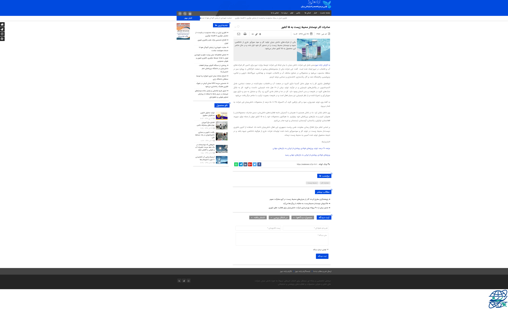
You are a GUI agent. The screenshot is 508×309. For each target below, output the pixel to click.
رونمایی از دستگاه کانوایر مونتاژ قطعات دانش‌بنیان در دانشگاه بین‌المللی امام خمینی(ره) (213, 68)
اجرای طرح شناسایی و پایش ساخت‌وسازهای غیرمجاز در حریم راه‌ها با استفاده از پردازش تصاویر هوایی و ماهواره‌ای (211, 94)
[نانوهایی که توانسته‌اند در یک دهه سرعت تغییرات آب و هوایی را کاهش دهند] (211, 149)
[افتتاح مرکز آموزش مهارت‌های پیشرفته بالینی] (211, 125)
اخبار (315, 13)
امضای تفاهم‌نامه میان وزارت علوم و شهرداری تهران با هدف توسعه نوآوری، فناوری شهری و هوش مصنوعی (211, 58)
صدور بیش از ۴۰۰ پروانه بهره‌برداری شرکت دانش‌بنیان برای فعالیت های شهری (298, 207)
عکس (298, 13)
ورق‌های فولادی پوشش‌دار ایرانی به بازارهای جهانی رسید (307, 155)
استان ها (308, 13)
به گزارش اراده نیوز (322, 65)
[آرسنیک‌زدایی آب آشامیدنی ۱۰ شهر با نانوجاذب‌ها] (211, 159)
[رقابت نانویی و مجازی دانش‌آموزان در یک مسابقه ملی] (211, 136)
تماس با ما (275, 13)
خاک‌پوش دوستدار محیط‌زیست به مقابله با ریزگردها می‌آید (305, 203)
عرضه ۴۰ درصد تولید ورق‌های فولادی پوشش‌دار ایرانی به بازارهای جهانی (301, 148)
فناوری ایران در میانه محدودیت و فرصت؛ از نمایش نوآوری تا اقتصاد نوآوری (278, 18)
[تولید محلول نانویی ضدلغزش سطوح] (211, 115)
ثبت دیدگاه (322, 256)
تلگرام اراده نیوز (286, 271)
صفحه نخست (325, 13)
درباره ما (284, 13)
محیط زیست (312, 183)
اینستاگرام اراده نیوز (302, 271)
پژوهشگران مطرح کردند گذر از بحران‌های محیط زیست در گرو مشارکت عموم (299, 199)
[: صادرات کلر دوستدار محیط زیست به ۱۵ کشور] (238, 34)
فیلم (291, 13)
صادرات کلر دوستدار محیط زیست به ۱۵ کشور (306, 27)
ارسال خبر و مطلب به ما (322, 271)
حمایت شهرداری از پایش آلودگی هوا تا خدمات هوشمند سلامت (227, 18)
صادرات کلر (325, 183)
